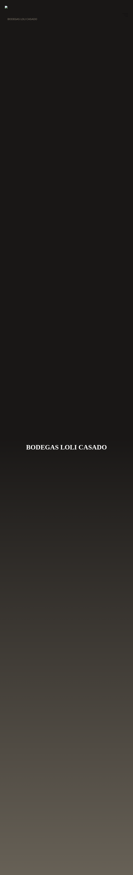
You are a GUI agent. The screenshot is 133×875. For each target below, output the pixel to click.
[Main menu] (125, 15)
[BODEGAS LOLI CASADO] (21, 14)
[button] (126, 4)
